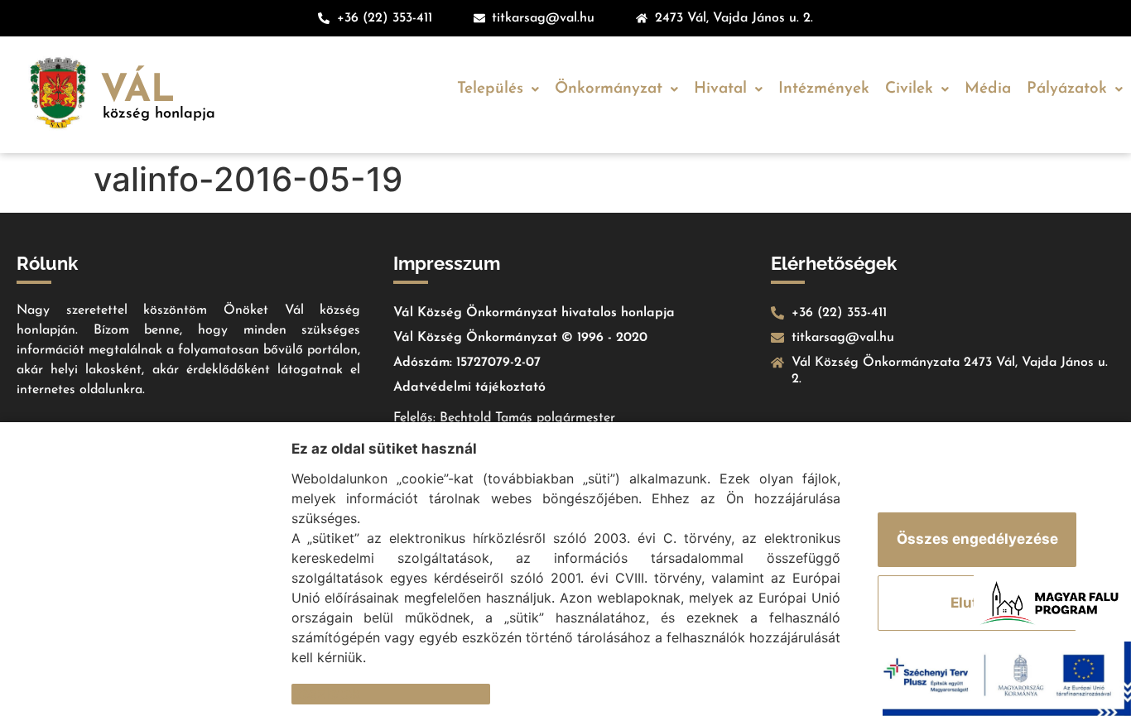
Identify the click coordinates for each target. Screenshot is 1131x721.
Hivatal (720, 89)
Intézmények (823, 89)
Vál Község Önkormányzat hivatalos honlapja (534, 313)
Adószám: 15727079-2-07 (467, 362)
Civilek (909, 89)
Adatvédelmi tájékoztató (469, 387)
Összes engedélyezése (977, 539)
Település (490, 89)
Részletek (325, 693)
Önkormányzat (608, 89)
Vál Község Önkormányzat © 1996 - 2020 (520, 337)
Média (988, 89)
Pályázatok (1067, 89)
